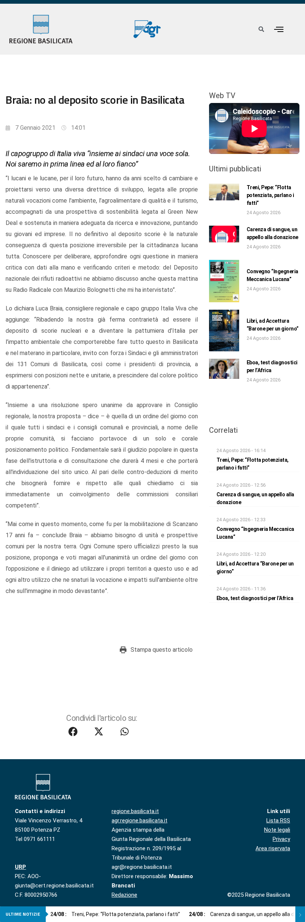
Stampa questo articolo (162, 649)
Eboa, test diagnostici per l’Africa (254, 598)
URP (20, 867)
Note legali (277, 829)
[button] (279, 29)
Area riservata (273, 848)
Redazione (124, 895)
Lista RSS (278, 820)
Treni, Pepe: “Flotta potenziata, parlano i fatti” (270, 195)
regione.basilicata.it (135, 811)
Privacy (281, 839)
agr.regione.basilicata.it (139, 820)
